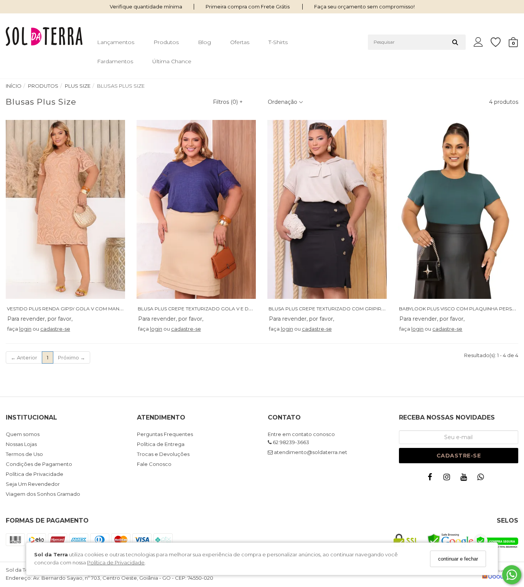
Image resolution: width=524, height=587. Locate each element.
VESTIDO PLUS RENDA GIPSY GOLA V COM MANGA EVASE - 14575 (83, 309)
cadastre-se (55, 329)
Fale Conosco (154, 464)
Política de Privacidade (116, 563)
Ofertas (239, 42)
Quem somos (23, 434)
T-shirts (278, 42)
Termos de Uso (24, 454)
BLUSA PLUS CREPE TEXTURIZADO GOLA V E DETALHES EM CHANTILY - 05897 (229, 309)
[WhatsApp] (482, 479)
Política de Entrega (161, 444)
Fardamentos (115, 61)
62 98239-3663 (290, 442)
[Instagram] (448, 479)
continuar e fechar (458, 559)
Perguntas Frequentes (165, 434)
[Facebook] (431, 479)
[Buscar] (455, 42)
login (25, 329)
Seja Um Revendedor (33, 484)
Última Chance (171, 61)
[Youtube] (465, 479)
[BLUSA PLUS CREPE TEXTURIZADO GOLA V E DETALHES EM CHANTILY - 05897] (196, 209)
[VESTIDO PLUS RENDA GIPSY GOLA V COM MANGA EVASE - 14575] (65, 209)
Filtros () (228, 101)
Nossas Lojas (21, 444)
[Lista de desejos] (499, 42)
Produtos (166, 42)
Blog (204, 42)
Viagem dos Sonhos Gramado (43, 494)
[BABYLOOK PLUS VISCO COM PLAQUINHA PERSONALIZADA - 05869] (457, 209)
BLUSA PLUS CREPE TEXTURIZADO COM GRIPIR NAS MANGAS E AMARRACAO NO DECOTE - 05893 (385, 309)
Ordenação (283, 101)
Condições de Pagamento (39, 464)
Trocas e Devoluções (163, 454)
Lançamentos (115, 42)
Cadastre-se (459, 455)
